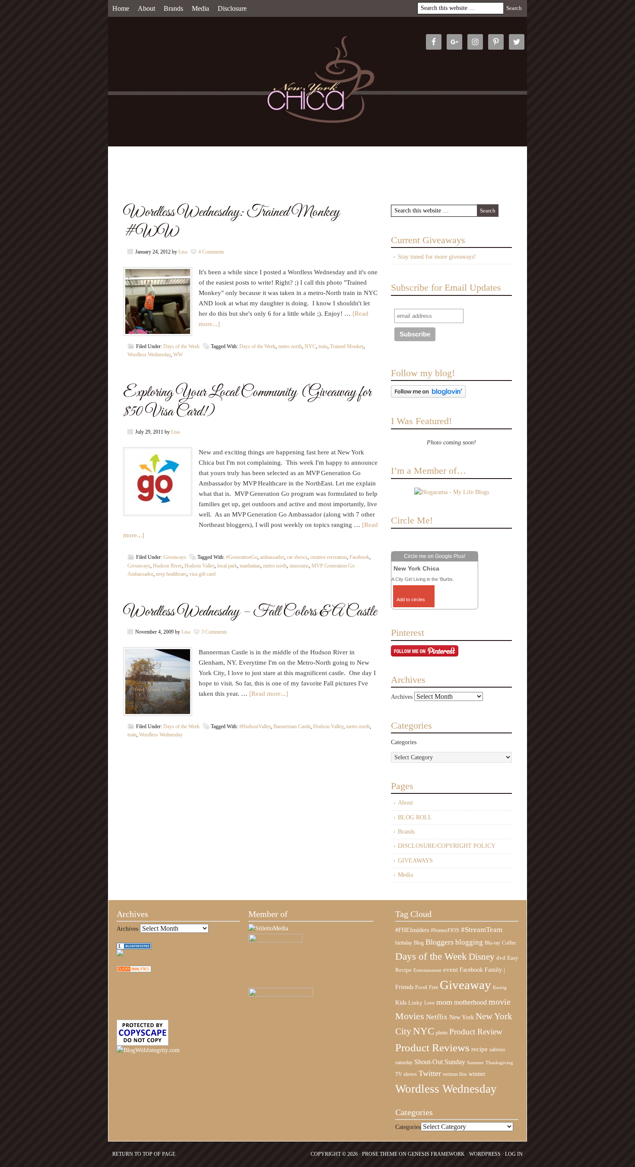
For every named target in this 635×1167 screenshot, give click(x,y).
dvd (500, 958)
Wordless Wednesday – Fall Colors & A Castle (250, 612)
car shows (297, 557)
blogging (469, 942)
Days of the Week (181, 346)
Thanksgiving (499, 1062)
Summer (475, 1062)
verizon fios (455, 1074)
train (322, 346)
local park (227, 566)
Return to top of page (143, 1154)
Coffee (509, 943)
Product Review (475, 1031)
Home (120, 8)
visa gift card (202, 574)
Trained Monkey (347, 346)
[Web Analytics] (134, 970)
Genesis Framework (436, 1154)
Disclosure (232, 8)
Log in (514, 1154)
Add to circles (411, 599)
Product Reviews (432, 1047)
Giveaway (465, 985)
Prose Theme (379, 1154)
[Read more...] (268, 693)
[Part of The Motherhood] (280, 994)
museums (299, 566)
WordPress (485, 1154)
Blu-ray (492, 943)
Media (200, 8)
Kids (400, 1002)
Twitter (430, 1073)
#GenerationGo (241, 557)
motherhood (470, 1002)
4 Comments (211, 252)
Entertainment (427, 970)
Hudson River (167, 566)
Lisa (182, 252)
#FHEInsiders (412, 929)
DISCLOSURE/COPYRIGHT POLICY (446, 846)
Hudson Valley (199, 566)
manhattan (250, 566)
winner (477, 1073)
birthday (403, 943)
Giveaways (174, 557)
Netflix (437, 1016)
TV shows (406, 1074)
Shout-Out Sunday (439, 1062)
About (146, 8)
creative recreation (328, 557)
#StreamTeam (481, 930)
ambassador (272, 557)
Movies (409, 1016)
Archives (402, 697)
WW (178, 355)
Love (429, 1003)
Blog (419, 943)
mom (444, 1002)
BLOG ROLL (415, 817)
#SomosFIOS (445, 930)
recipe (479, 1049)
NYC (310, 346)
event (450, 969)
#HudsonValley (255, 726)
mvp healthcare (171, 574)
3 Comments (214, 632)
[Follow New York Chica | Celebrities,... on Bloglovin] (428, 396)
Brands (173, 8)
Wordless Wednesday (149, 355)
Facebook (359, 557)
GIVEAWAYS (415, 860)
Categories (403, 742)
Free (433, 987)
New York (461, 1017)
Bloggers (439, 942)
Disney (482, 956)
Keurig (500, 987)
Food (421, 987)
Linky (415, 1003)
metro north (290, 346)
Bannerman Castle (292, 726)
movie (500, 1001)
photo (442, 1033)
